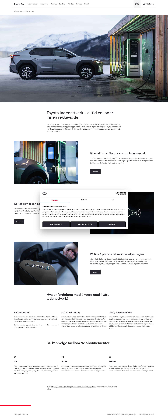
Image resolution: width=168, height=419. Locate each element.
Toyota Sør (19, 4)
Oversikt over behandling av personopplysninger (121, 414)
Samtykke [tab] (55, 200)
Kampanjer (44, 4)
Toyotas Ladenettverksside (26, 327)
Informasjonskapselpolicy (146, 414)
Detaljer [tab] (84, 200)
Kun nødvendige (56, 224)
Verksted (54, 4)
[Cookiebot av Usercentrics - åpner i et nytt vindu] (117, 193)
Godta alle (112, 224)
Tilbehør (71, 4)
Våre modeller (33, 4)
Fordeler (62, 4)
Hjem (16, 11)
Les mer (95, 171)
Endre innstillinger (83, 224)
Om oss (79, 4)
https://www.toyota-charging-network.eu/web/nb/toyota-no (73, 386)
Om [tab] (113, 200)
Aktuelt (86, 4)
